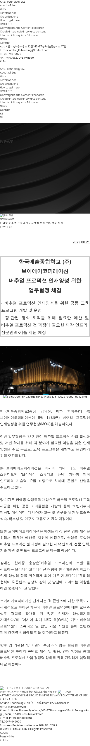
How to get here (9, 20)
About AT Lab (8, 5)
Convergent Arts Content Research (22, 28)
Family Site (7, 736)
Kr (1, 61)
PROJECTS (6, 24)
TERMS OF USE (79, 695)
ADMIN (4, 733)
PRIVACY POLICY (60, 695)
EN (1, 117)
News (3, 39)
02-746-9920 (12, 54)
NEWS (45, 695)
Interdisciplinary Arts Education (20, 35)
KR (1, 113)
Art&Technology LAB (12, 2)
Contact (5, 43)
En (4, 61)
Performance (8, 13)
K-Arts (4, 740)
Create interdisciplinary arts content (23, 31)
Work (3, 9)
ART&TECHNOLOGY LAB (14, 695)
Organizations (9, 16)
